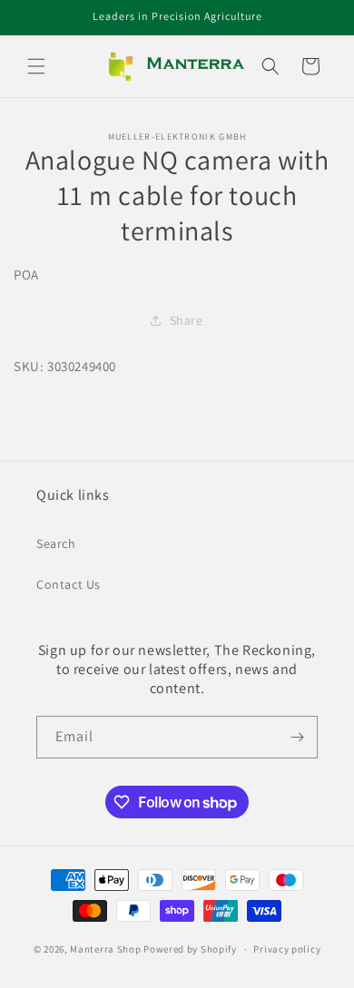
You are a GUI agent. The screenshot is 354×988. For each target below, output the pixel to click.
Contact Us (68, 584)
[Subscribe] (297, 737)
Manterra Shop (105, 949)
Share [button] (186, 320)
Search (56, 543)
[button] (36, 66)
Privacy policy (286, 949)
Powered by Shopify (190, 949)
